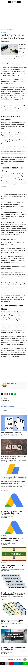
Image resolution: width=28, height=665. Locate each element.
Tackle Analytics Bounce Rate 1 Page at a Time (13, 566)
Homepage (3, 29)
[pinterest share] (7, 394)
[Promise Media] (14, 2)
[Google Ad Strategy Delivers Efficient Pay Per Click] (14, 527)
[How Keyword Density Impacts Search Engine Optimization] (14, 581)
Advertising (10, 29)
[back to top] (25, 659)
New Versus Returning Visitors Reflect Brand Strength (13, 648)
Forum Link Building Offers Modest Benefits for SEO (12, 621)
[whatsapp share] (12, 394)
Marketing (3, 508)
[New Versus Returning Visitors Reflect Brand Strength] (14, 636)
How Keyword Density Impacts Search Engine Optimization (13, 594)
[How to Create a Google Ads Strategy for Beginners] (14, 500)
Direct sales (4, 406)
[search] (26, 2)
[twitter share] (2, 394)
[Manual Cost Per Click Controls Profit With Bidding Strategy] (14, 447)
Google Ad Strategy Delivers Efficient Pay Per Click (12, 539)
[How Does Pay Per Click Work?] (14, 423)
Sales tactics (11, 406)
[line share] (15, 394)
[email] (7, 663)
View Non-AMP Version (17, 659)
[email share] (5, 394)
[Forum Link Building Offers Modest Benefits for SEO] (14, 608)
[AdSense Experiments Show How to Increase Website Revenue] (14, 472)
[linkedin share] (9, 394)
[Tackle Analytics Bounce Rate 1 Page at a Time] (14, 554)
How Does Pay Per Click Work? (11, 432)
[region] (14, 16)
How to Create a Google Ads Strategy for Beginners (12, 512)
